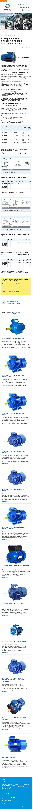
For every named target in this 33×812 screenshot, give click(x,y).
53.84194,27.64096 (8, 791)
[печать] (26, 47)
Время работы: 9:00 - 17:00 (16, 287)
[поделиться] (22, 47)
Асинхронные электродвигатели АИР (12, 33)
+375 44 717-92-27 (23, 4)
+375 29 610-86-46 (23, 7)
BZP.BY (7, 10)
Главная (3, 32)
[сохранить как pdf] (29, 47)
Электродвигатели (10, 32)
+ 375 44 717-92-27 (16, 283)
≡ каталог (3, 1)
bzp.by (3, 803)
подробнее (5, 349)
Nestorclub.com (22, 806)
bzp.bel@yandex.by (23, 10)
